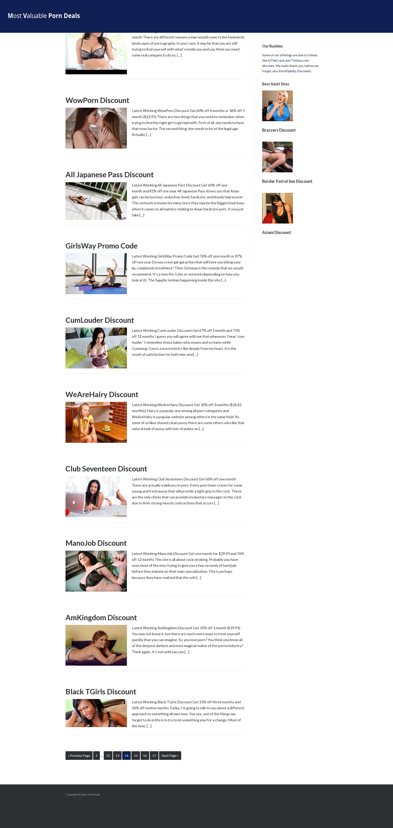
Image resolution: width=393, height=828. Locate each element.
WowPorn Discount (97, 100)
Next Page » (170, 755)
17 (154, 755)
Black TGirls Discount (101, 691)
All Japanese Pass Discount (110, 174)
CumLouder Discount (100, 319)
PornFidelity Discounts (295, 71)
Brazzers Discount (279, 130)
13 (117, 755)
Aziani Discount (276, 232)
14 (126, 755)
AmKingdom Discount (101, 617)
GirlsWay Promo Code (102, 245)
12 (108, 755)
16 (145, 755)
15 (136, 755)
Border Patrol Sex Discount (287, 181)
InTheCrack (276, 60)
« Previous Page (79, 755)
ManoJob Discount (96, 542)
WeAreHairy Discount (102, 394)
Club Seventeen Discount (106, 468)
